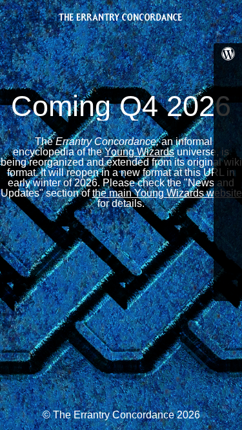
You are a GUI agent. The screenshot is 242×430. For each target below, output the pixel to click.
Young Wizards (139, 151)
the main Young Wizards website (167, 193)
